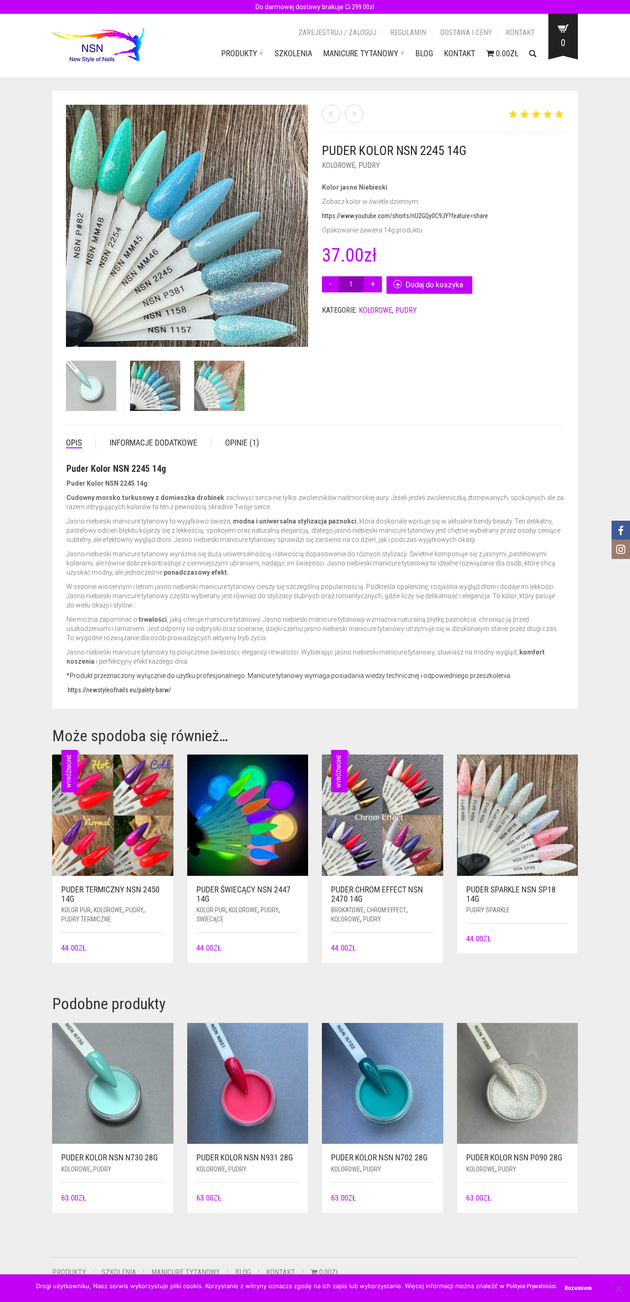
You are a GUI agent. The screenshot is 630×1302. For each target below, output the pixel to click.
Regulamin (408, 32)
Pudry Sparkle (488, 910)
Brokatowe (347, 910)
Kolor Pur (76, 910)
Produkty (239, 53)
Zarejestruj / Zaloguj (337, 32)
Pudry (369, 165)
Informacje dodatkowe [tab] (153, 442)
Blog (424, 53)
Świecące (210, 919)
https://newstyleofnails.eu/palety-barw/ (119, 690)
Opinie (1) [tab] (242, 442)
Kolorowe (338, 165)
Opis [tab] (74, 442)
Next (303, 215)
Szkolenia (293, 53)
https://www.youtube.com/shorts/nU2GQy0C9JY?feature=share (405, 216)
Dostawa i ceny (466, 32)
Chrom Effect (386, 910)
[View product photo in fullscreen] (292, 331)
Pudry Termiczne (86, 919)
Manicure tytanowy (360, 53)
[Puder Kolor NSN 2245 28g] (331, 114)
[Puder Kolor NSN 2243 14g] (354, 114)
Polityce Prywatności (531, 1286)
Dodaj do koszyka (434, 284)
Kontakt (520, 32)
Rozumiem (578, 1287)
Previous (71, 215)
